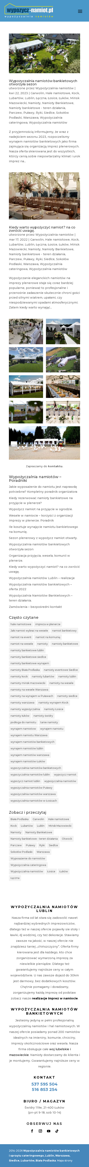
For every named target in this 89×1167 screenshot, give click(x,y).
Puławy (28, 113)
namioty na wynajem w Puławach (32, 696)
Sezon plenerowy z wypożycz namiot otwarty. (43, 538)
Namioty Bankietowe (57, 103)
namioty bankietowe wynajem (30, 663)
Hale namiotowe (58, 93)
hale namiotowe (21, 624)
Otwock (67, 838)
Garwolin (37, 93)
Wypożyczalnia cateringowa (28, 865)
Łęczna (41, 98)
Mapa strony (64, 1160)
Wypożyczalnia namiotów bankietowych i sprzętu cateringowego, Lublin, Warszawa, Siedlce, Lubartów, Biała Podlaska (44, 1155)
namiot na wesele (22, 643)
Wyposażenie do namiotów (28, 858)
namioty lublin (67, 676)
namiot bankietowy (64, 630)
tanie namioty (49, 722)
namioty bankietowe (65, 643)
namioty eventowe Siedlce (61, 669)
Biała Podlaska (20, 819)
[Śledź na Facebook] (32, 1131)
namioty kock (19, 676)
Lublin (29, 98)
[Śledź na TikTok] (57, 1131)
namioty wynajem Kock (53, 702)
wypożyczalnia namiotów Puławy (31, 787)
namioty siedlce (67, 696)
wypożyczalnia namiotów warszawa (33, 794)
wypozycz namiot (65, 774)
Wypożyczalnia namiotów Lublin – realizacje (42, 578)
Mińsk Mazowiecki (60, 825)
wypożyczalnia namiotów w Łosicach (34, 800)
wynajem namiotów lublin (27, 748)
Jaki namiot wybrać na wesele (29, 630)
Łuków (64, 98)
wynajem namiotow (23, 728)
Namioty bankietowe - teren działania (37, 108)
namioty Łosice (53, 709)
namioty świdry (43, 715)
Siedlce (49, 113)
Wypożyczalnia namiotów (54, 88)
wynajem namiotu (51, 728)
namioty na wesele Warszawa (29, 689)
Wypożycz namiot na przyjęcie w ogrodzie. (41, 509)
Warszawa (30, 117)
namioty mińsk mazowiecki (28, 683)
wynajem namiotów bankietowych (32, 741)
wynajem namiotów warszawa (30, 755)
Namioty (34, 103)
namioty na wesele (61, 683)
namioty (42, 643)
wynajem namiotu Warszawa (29, 735)
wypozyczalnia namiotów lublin (30, 774)
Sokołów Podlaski (21, 851)
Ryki (39, 113)
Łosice (52, 98)
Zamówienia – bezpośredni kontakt (35, 607)
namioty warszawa (22, 702)
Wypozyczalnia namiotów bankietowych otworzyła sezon (43, 82)
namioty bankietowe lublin (27, 650)
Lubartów (16, 98)
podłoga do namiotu (23, 722)
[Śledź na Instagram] (40, 1131)
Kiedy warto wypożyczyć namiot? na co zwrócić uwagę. (42, 229)
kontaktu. (55, 466)
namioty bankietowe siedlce (28, 656)
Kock (75, 93)
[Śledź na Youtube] (48, 1131)
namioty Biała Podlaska (25, 669)
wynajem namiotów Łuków (28, 761)
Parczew (15, 113)
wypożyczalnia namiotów (60, 781)
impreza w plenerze (47, 624)
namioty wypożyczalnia (25, 709)
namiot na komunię (48, 637)
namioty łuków (20, 715)
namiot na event (21, 637)
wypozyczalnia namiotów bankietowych (36, 768)
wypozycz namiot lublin (25, 781)
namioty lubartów (43, 676)
